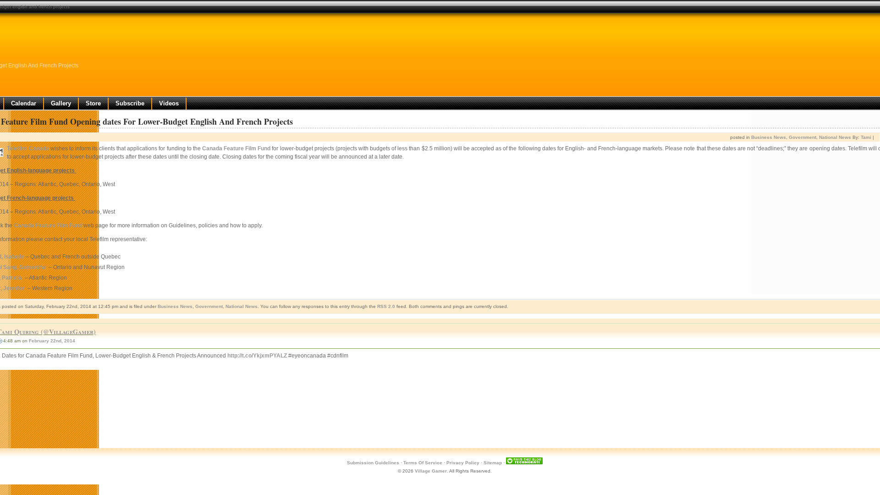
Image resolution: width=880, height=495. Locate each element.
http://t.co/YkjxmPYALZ (257, 355)
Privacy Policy (462, 462)
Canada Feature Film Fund (236, 148)
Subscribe (130, 103)
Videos (169, 103)
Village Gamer (431, 470)
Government (802, 137)
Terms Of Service (422, 462)
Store (93, 103)
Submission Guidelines (373, 462)
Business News (768, 137)
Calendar (23, 103)
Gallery (61, 103)
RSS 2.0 (386, 306)
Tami (866, 137)
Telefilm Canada (28, 148)
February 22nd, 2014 (52, 340)
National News (835, 137)
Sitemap (493, 462)
